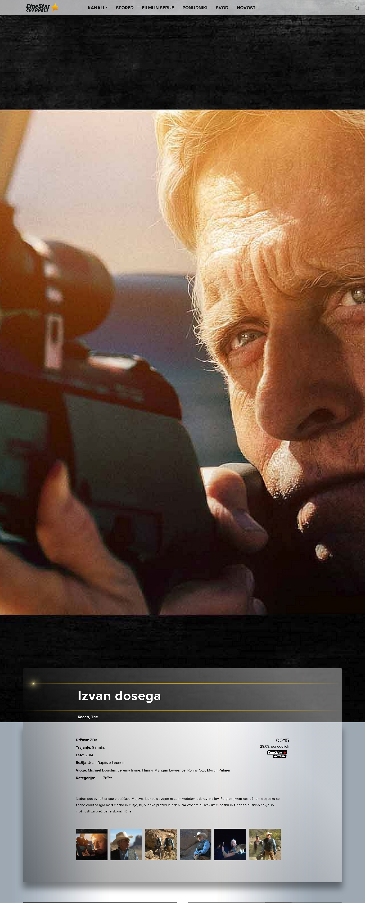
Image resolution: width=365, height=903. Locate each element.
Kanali (96, 8)
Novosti (247, 8)
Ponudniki (194, 8)
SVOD (222, 8)
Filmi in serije (158, 8)
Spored (124, 8)
